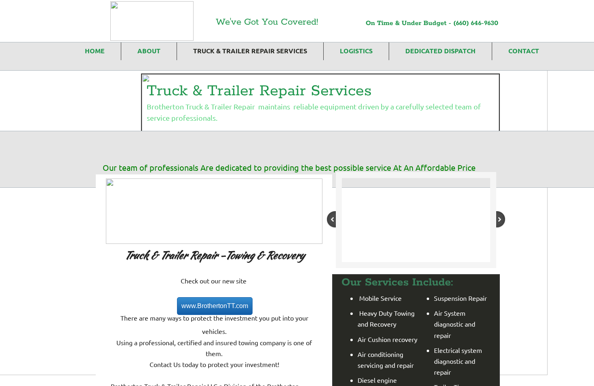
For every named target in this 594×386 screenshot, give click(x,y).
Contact (523, 50)
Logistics (356, 50)
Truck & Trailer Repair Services (250, 50)
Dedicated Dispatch (440, 50)
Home (95, 50)
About (148, 50)
